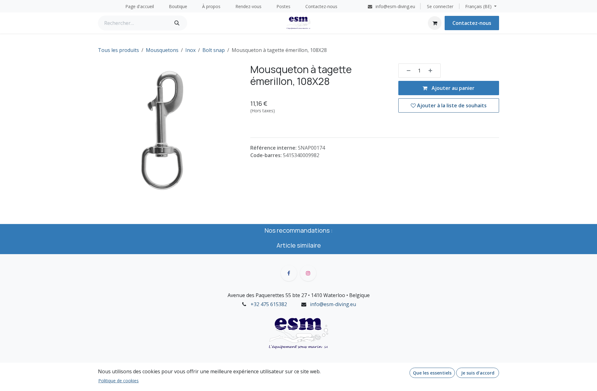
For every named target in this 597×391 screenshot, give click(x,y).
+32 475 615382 (269, 304)
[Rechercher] (177, 23)
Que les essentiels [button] (432, 373)
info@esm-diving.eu (333, 304)
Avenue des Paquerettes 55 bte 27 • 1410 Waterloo (286, 295)
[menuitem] (139, 6)
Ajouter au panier (452, 88)
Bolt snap (213, 50)
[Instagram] (308, 273)
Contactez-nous (471, 23)
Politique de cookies (118, 381)
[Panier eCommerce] (435, 23)
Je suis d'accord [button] (477, 373)
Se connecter (440, 6)
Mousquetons (162, 50)
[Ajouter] (432, 70)
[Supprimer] (406, 70)
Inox (190, 50)
